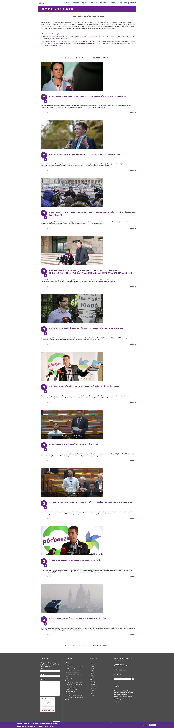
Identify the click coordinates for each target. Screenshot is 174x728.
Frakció (74, 667)
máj (92, 670)
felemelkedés (123, 696)
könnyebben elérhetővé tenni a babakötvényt (87, 43)
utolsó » (106, 58)
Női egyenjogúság (71, 686)
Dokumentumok (71, 669)
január (92, 677)
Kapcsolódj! (122, 3)
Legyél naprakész (71, 695)
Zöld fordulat (70, 690)
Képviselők (80, 667)
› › (133, 112)
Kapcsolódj (68, 693)
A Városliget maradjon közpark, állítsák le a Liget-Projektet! (84, 154)
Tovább (116, 701)
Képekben (133, 3)
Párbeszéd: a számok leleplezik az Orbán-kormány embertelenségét (87, 96)
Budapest (103, 3)
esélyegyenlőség (125, 691)
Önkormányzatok (79, 690)
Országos (112, 3)
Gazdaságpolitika (79, 684)
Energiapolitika (70, 688)
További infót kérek (49, 726)
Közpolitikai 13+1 (71, 674)
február (93, 675)
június (92, 668)
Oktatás (78, 688)
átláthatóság (126, 694)
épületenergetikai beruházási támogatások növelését (68, 36)
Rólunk (85, 3)
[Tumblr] (50, 112)
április (92, 672)
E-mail (43, 674)
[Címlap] (42, 4)
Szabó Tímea (122, 698)
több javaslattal (106, 43)
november (93, 683)
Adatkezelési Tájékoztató (120, 670)
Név (42, 669)
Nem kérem (144, 725)
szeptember (94, 686)
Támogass (80, 695)
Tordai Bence (117, 691)
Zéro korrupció (70, 682)
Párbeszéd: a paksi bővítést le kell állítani (73, 444)
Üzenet (43, 680)
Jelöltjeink (75, 3)
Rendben (152, 725)
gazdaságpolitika (118, 694)
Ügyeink (94, 3)
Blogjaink (80, 697)
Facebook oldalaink (72, 697)
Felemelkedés (79, 682)
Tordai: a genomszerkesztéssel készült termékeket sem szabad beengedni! (91, 502)
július (92, 666)
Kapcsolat (69, 678)
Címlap (66, 3)
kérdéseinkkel (88, 36)
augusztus (93, 664)
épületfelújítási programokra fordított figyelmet (54, 38)
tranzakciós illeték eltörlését (116, 41)
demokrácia (129, 698)
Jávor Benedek (123, 692)
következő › (97, 58)
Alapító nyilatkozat (71, 670)
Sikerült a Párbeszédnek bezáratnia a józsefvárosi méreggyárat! (86, 328)
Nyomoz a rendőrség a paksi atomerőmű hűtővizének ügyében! (84, 386)
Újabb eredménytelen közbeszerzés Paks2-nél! (75, 560)
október (93, 684)
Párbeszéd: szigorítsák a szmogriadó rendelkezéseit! (79, 619)
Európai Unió (70, 684)
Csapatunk (69, 665)
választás (130, 692)
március (93, 673)
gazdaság (116, 692)
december (93, 681)
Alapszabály (76, 672)
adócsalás (124, 43)
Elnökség (69, 667)
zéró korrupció (117, 700)
